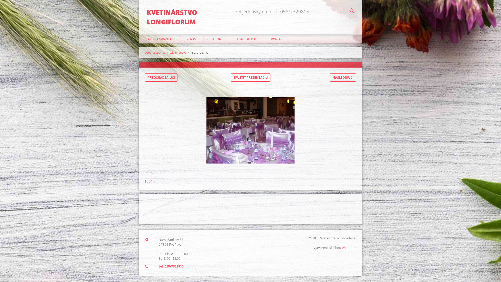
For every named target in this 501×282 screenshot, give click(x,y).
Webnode (349, 248)
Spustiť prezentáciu (250, 77)
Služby (216, 39)
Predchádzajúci (161, 77)
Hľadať (352, 11)
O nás (191, 39)
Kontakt (277, 39)
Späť (148, 181)
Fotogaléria (246, 39)
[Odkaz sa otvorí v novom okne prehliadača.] (250, 130)
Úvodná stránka (159, 39)
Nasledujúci (342, 77)
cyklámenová (177, 52)
